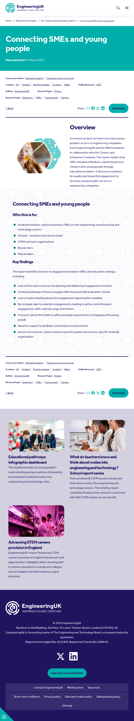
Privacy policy (52, 696)
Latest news (55, 7)
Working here (75, 687)
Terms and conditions (27, 696)
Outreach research (34, 78)
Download (118, 108)
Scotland (57, 84)
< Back (9, 108)
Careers (65, 97)
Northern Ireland (41, 84)
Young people (51, 97)
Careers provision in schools (60, 78)
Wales (67, 84)
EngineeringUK (22, 91)
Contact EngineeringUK (48, 687)
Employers (27, 97)
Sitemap (67, 705)
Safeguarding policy (108, 696)
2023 (98, 84)
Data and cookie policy (78, 696)
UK (17, 84)
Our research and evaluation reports (58, 21)
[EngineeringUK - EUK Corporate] (25, 8)
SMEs (38, 97)
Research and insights (26, 21)
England (26, 84)
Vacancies (94, 687)
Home (9, 21)
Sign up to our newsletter (67, 673)
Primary (58, 91)
